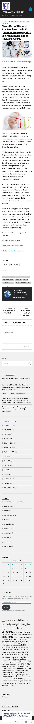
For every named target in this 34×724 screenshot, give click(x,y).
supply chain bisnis (25, 681)
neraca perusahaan (12, 662)
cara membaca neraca (12, 641)
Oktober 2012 (8, 465)
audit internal (8, 279)
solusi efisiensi (14, 681)
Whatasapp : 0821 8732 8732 (12, 246)
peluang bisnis (8, 524)
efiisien (18, 279)
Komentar (26, 346)
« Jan (3, 583)
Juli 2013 (7, 456)
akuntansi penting (23, 277)
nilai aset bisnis (23, 662)
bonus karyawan (11, 639)
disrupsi (6, 510)
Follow (6, 607)
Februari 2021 (8, 425)
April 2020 (7, 434)
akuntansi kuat (8, 277)
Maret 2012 (8, 474)
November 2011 (9, 487)
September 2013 (9, 452)
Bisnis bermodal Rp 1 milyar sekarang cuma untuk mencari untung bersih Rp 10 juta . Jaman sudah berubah (17, 409)
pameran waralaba (15, 666)
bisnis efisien (25, 632)
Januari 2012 (8, 483)
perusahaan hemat (7, 672)
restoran (6, 542)
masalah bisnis (5, 660)
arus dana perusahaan (10, 620)
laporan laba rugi (20, 654)
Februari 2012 (8, 478)
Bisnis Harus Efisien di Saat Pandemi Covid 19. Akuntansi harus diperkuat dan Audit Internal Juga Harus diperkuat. (16, 387)
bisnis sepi (16, 637)
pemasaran (7, 528)
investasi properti (17, 645)
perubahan (7, 533)
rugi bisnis (18, 679)
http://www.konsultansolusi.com (13, 251)
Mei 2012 (7, 470)
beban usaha (21, 626)
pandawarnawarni (25, 61)
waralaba (9, 685)
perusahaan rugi (10, 674)
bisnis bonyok (16, 632)
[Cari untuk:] (17, 363)
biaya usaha (11, 629)
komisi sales (17, 649)
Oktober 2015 (8, 443)
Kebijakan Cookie (23, 716)
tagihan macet (13, 683)
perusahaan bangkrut (8, 670)
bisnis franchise (5, 634)
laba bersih (10, 652)
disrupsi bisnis (6, 643)
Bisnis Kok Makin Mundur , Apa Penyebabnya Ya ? (16, 379)
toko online (7, 546)
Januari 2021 (8, 429)
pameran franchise (6, 666)
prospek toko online (26, 676)
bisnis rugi (8, 636)
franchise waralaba (10, 515)
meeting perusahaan (17, 660)
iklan (5, 519)
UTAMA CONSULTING (13, 12)
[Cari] (29, 363)
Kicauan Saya (6, 710)
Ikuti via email (7, 592)
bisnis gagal (13, 634)
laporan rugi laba (20, 657)
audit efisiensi (8, 506)
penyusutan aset (12, 668)
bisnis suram (24, 637)
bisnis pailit (28, 634)
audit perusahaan (21, 624)
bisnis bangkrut (12, 630)
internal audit (8, 282)
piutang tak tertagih (8, 677)
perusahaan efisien (22, 670)
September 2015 (9, 447)
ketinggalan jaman (13, 647)
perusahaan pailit (19, 672)
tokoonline (4, 685)
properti (6, 537)
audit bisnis (20, 620)
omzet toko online (16, 664)
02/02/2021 (9, 61)
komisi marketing (24, 647)
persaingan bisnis (24, 668)
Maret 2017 (8, 438)
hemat (25, 279)
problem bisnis (18, 676)
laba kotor (17, 652)
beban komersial (11, 626)
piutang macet (22, 675)
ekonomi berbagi (15, 643)
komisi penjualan (7, 649)
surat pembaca (5, 683)
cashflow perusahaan (23, 641)
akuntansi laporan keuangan (13, 21)
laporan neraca (6, 657)
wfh (13, 685)
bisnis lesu (20, 634)
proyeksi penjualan (8, 679)
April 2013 (7, 461)
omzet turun (26, 664)
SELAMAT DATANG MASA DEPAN (13, 393)
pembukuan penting (23, 282)
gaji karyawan (23, 643)
